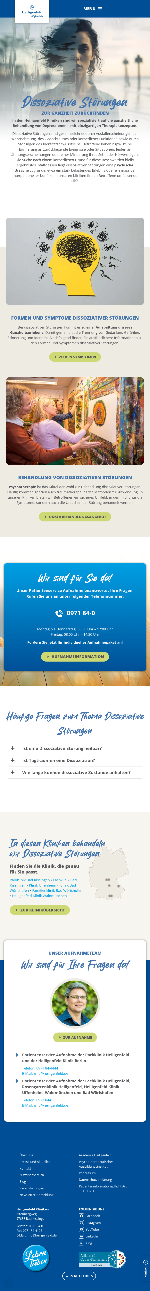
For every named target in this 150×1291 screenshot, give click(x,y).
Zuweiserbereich (32, 1175)
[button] (93, 9)
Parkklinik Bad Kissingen (30, 880)
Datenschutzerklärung (95, 1180)
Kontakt (25, 1168)
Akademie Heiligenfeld (95, 1155)
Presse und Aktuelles (35, 1162)
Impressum (87, 1173)
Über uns (26, 1155)
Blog (23, 1181)
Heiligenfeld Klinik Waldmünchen (39, 895)
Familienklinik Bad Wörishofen (57, 890)
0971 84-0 (81, 613)
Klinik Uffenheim (42, 885)
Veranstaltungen (32, 1188)
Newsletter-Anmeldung (37, 1195)
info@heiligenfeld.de (42, 1235)
